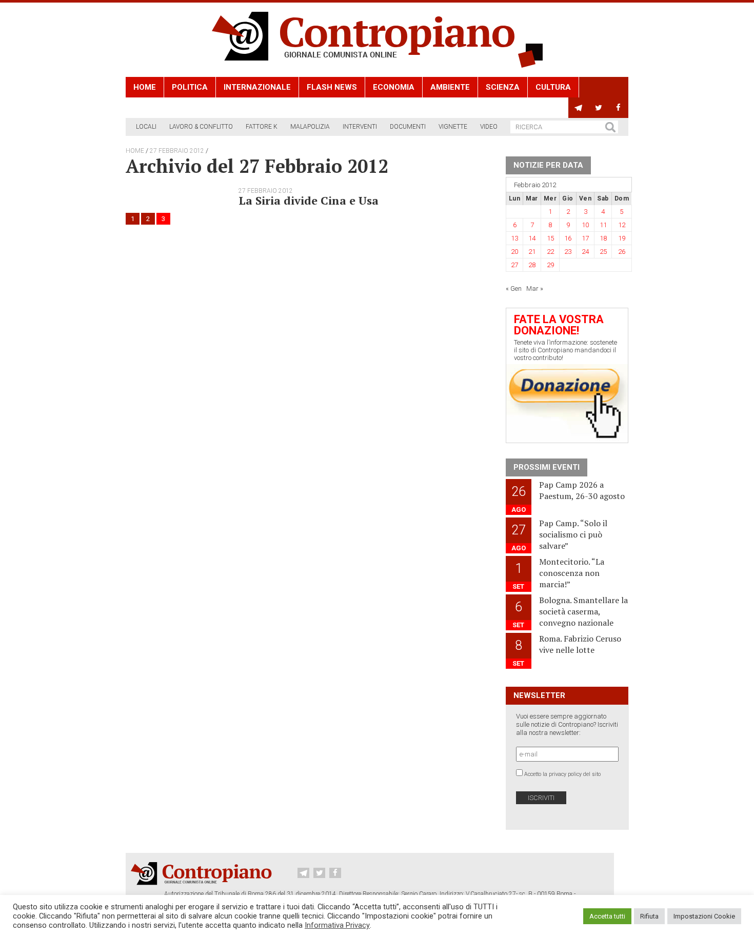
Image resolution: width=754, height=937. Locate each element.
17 (585, 238)
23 (567, 251)
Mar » (534, 288)
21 (531, 251)
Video (489, 126)
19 (621, 238)
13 (514, 238)
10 (585, 225)
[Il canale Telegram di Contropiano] (578, 107)
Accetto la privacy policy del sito (562, 774)
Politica (190, 87)
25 (603, 251)
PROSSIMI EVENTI (546, 467)
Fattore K (261, 126)
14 (531, 238)
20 (514, 251)
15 (550, 238)
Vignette (453, 126)
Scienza (503, 87)
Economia (393, 87)
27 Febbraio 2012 (177, 150)
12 (621, 225)
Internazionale (257, 87)
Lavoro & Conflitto (201, 126)
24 (585, 251)
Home (144, 87)
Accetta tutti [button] (607, 916)
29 (550, 265)
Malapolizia (310, 126)
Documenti (408, 126)
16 (567, 238)
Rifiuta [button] (649, 916)
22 (550, 251)
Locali (146, 126)
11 (603, 225)
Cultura (553, 87)
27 (514, 265)
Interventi (360, 126)
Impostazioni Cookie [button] (704, 916)
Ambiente (450, 87)
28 (531, 265)
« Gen (514, 288)
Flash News (332, 87)
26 (621, 251)
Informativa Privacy (337, 925)
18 (603, 238)
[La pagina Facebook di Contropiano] (618, 107)
